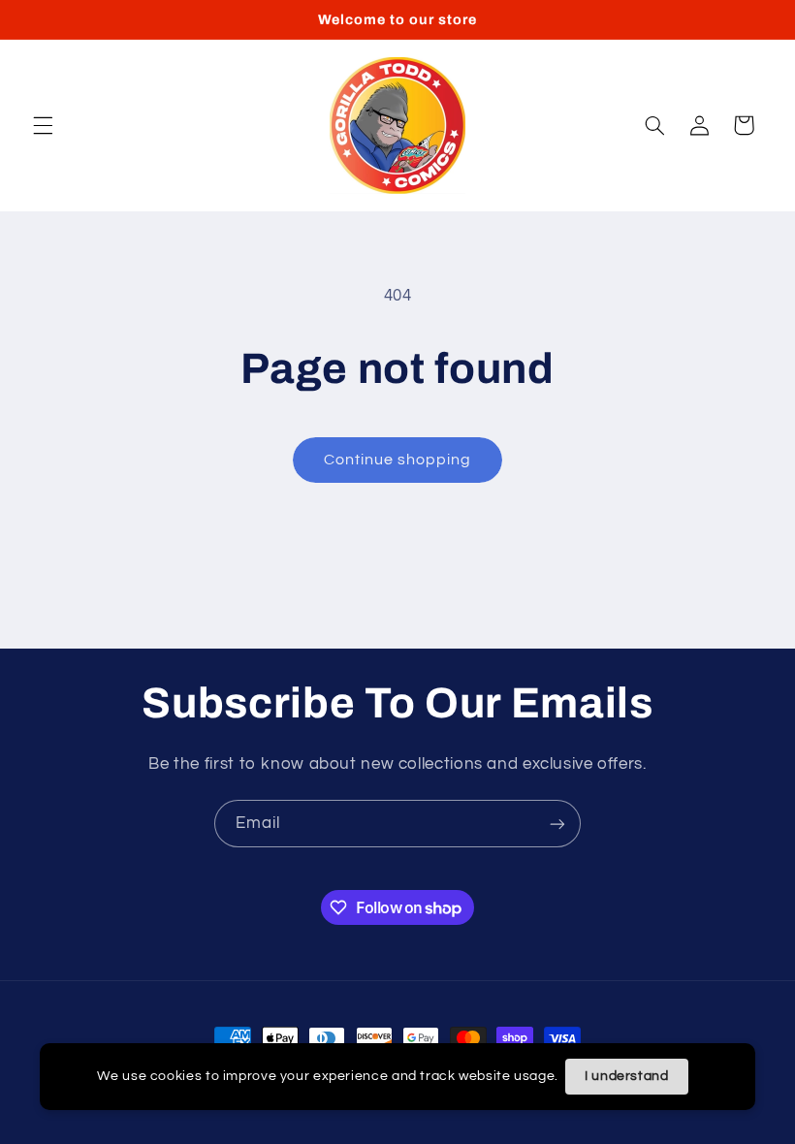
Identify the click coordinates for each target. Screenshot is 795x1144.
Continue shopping (398, 459)
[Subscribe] (557, 823)
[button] (42, 125)
